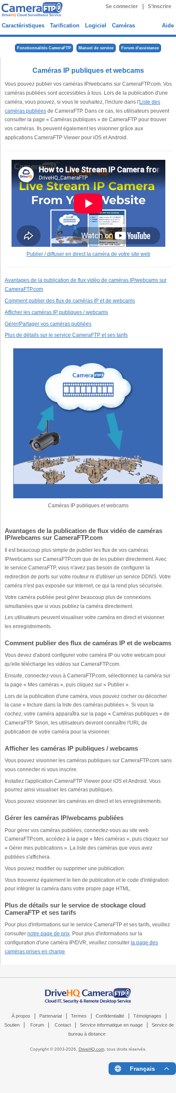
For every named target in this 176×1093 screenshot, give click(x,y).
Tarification (64, 25)
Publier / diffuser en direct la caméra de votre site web (88, 254)
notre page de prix (48, 934)
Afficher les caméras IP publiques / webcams (56, 312)
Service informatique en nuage (111, 1024)
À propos (21, 1015)
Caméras (123, 25)
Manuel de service (96, 48)
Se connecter (122, 6)
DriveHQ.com (91, 1049)
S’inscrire (159, 6)
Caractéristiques (23, 25)
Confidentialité (110, 1015)
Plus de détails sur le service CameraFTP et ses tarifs (66, 335)
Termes (79, 1015)
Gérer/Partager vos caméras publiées (48, 324)
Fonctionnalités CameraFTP (44, 48)
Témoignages (147, 1015)
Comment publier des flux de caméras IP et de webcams (70, 301)
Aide (168, 25)
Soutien (12, 1024)
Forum (37, 1024)
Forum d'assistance (140, 48)
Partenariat (50, 1015)
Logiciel (95, 25)
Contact (63, 1024)
